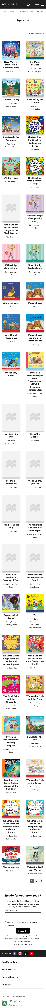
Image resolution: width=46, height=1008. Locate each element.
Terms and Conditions (11, 1001)
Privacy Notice (19, 996)
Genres (12, 11)
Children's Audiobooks (25, 11)
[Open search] (28, 5)
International (8, 977)
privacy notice (15, 939)
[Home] (10, 4)
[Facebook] (14, 953)
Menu (37, 4)
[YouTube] (31, 953)
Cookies (5, 996)
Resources (7, 969)
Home (4, 11)
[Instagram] (20, 953)
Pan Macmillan (9, 962)
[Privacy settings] (4, 1003)
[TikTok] (26, 953)
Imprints (6, 984)
